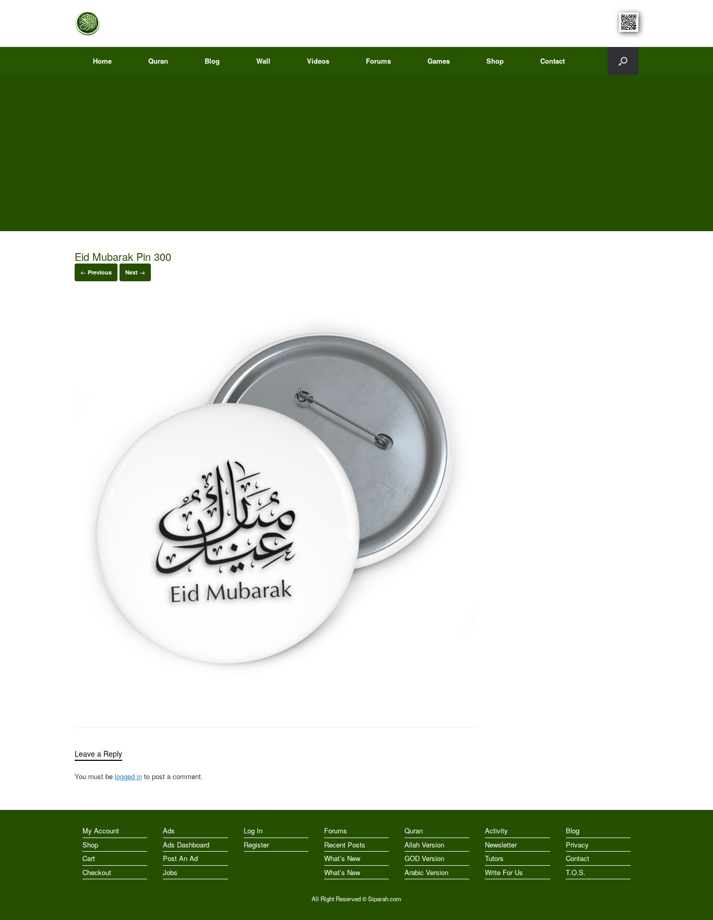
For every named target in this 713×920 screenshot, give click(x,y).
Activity (496, 830)
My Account (100, 830)
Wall (263, 61)
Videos (318, 61)
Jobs (170, 872)
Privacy (577, 845)
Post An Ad (180, 858)
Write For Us (504, 872)
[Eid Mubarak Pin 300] (276, 700)
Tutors (494, 858)
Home (102, 61)
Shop (495, 61)
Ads (169, 830)
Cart (88, 858)
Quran (158, 61)
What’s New (342, 858)
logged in (128, 776)
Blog (212, 61)
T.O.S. (576, 872)
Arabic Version (426, 872)
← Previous (96, 272)
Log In (253, 830)
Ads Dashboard (186, 845)
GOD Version (424, 858)
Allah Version (424, 845)
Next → (135, 272)
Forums (378, 61)
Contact (552, 61)
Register (256, 845)
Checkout (96, 872)
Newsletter (501, 845)
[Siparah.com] (88, 23)
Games (438, 61)
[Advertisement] (356, 153)
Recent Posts (344, 845)
